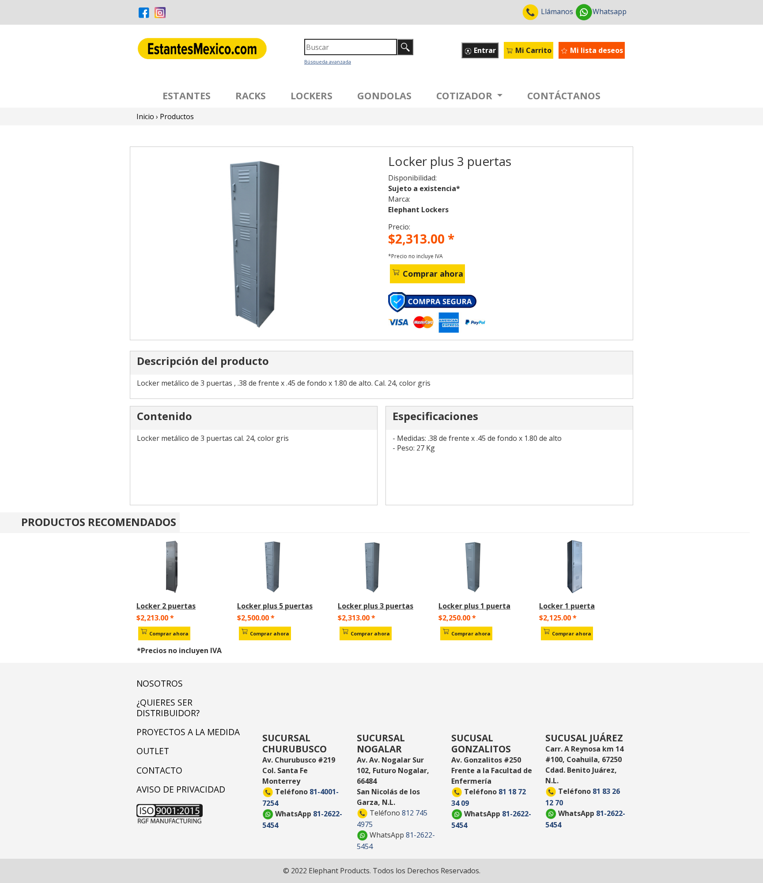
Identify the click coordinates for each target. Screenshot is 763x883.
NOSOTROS (159, 683)
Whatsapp (610, 11)
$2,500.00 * (256, 618)
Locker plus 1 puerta (474, 606)
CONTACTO (159, 770)
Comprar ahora (431, 273)
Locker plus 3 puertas (375, 606)
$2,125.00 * (558, 618)
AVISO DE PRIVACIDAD (180, 789)
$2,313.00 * (356, 618)
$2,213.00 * (155, 618)
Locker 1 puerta (567, 606)
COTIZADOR (465, 95)
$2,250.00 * (457, 618)
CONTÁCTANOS (564, 95)
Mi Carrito (532, 50)
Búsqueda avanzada (327, 61)
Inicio (145, 116)
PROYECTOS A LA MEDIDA (188, 732)
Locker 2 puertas (166, 606)
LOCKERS (311, 95)
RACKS (250, 95)
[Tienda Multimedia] (257, 242)
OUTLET (152, 751)
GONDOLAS (384, 95)
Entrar (484, 50)
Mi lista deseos (595, 50)
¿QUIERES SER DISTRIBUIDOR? (168, 707)
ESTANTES (186, 95)
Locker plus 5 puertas (275, 606)
